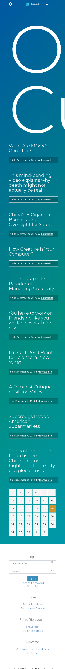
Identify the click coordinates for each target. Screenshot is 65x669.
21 (28, 508)
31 (12, 524)
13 (12, 500)
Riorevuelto (47, 160)
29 (44, 516)
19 (12, 508)
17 (44, 500)
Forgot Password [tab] (32, 583)
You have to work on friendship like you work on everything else (31, 320)
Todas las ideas (32, 604)
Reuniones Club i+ (33, 608)
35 (44, 524)
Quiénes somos (32, 630)
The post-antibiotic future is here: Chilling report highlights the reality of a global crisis (32, 460)
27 (28, 516)
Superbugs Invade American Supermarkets (29, 421)
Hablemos (32, 653)
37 (12, 532)
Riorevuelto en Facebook (32, 649)
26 (20, 516)
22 (36, 508)
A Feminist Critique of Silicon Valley (30, 389)
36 (52, 524)
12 (51, 492)
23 (44, 508)
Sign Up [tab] (32, 586)
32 (20, 524)
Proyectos (32, 626)
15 (28, 500)
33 (28, 524)
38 (20, 532)
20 (20, 508)
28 (36, 516)
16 (36, 500)
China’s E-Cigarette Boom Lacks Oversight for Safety (31, 219)
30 (52, 516)
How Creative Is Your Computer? (31, 251)
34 (36, 524)
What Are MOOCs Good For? (28, 148)
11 (44, 492)
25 (12, 516)
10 (36, 492)
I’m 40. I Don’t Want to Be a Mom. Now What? (31, 357)
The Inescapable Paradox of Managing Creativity (31, 283)
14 (20, 500)
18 (52, 500)
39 (28, 532)
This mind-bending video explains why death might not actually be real (30, 183)
